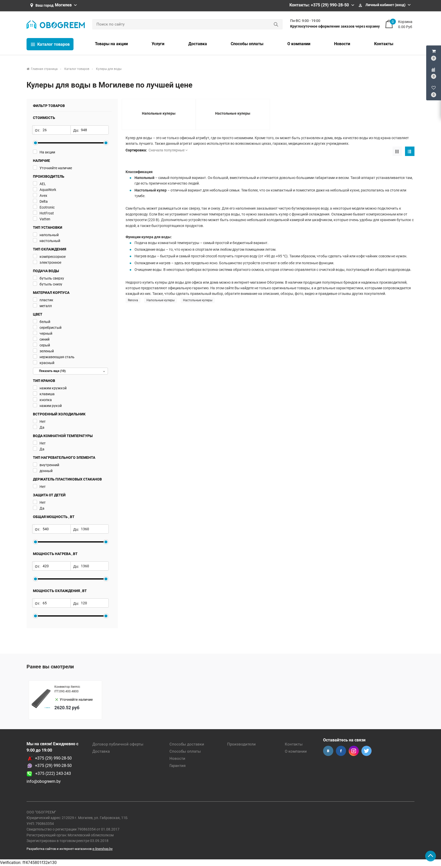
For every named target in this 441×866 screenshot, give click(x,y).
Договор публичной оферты (117, 744)
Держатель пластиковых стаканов (67, 479)
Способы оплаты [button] (247, 43)
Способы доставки (186, 744)
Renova (133, 300)
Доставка (101, 751)
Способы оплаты (185, 751)
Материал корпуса (51, 293)
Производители (241, 744)
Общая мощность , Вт (54, 517)
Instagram (354, 751)
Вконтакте (328, 751)
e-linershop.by (102, 849)
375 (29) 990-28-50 (54, 765)
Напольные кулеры (160, 300)
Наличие (41, 161)
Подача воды (46, 271)
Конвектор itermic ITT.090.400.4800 (67, 689)
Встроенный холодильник (59, 414)
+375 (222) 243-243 (51, 773)
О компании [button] (298, 43)
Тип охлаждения (49, 249)
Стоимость (44, 118)
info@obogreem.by (44, 781)
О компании (296, 751)
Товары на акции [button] (111, 43)
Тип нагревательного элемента (64, 457)
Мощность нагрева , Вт (55, 554)
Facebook (341, 751)
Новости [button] (342, 43)
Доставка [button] (197, 43)
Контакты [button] (383, 43)
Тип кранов (44, 381)
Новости (177, 758)
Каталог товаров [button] (53, 44)
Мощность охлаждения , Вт (60, 591)
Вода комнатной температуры (63, 436)
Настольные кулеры (197, 300)
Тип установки (47, 227)
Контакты (294, 744)
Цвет (37, 314)
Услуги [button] (158, 43)
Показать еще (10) (52, 371)
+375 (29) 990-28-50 (53, 758)
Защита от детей (49, 495)
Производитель (48, 176)
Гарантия (177, 765)
